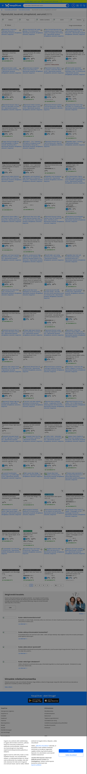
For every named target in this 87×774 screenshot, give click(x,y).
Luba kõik (70, 751)
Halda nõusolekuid (69, 755)
